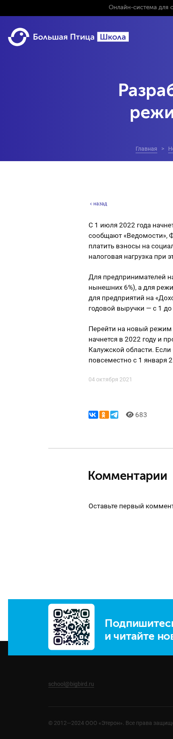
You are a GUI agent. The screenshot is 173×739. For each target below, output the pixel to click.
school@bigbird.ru (71, 684)
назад (100, 204)
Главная (146, 148)
